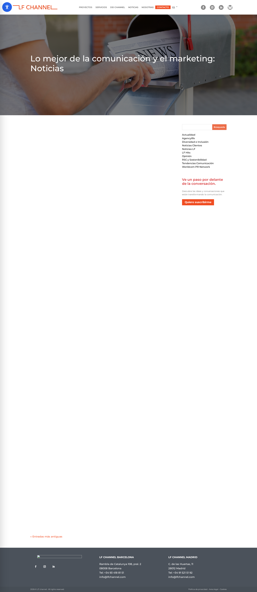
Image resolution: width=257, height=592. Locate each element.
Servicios (101, 7)
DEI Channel (117, 7)
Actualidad (188, 134)
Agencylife (188, 138)
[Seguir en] (230, 7)
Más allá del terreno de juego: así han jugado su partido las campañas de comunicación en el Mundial (103, 335)
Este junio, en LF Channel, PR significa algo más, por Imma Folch (103, 510)
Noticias (133, 7)
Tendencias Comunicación (198, 163)
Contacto (163, 7)
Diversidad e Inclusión (195, 141)
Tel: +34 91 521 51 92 (180, 572)
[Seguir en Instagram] (212, 7)
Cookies (223, 589)
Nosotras (148, 7)
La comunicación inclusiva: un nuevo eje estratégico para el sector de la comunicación (103, 443)
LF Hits (186, 152)
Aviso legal (213, 589)
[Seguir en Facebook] (203, 7)
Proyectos (85, 7)
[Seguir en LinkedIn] (221, 7)
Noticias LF (188, 149)
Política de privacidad (197, 589)
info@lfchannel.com (112, 576)
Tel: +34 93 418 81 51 (111, 572)
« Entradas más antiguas (46, 536)
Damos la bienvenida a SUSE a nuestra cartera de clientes (103, 476)
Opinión (187, 156)
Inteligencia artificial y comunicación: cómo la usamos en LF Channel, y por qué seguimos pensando (103, 220)
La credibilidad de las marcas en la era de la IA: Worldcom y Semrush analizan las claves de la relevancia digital (103, 300)
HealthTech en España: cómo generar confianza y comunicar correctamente (103, 409)
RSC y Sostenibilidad (194, 159)
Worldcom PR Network (196, 166)
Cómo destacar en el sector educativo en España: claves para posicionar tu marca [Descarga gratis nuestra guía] (103, 374)
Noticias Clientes (192, 145)
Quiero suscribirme (198, 202)
